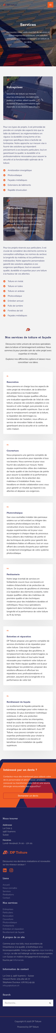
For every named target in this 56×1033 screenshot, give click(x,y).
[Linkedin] (5, 870)
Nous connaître (10, 888)
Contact (6, 898)
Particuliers (8, 912)
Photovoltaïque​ (10, 922)
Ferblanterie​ (8, 926)
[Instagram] (11, 870)
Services (7, 891)
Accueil (6, 885)
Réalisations (8, 894)
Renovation (8, 916)
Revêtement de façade (13, 932)
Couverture (8, 919)
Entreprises (8, 909)
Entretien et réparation (13, 929)
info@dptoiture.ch (11, 985)
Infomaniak (18, 960)
